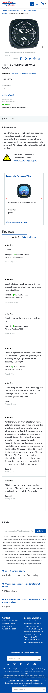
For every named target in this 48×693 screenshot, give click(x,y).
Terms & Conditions (34, 671)
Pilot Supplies (14, 11)
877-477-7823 (13, 621)
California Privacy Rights (10, 669)
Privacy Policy (24, 673)
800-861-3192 (7, 626)
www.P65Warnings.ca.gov (25, 161)
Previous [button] (6, 199)
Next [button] (42, 199)
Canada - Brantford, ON (32, 640)
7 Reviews (14, 73)
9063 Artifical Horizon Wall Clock (22, 202)
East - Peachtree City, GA (32, 634)
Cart (45, 3)
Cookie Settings (40, 669)
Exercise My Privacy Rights (26, 669)
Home (5, 11)
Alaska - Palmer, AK (30, 637)
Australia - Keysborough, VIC (33, 642)
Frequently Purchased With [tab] (18, 176)
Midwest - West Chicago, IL (33, 629)
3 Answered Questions (28, 73)
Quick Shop (24, 213)
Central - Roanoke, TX (31, 626)
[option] (24, 34)
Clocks (23, 11)
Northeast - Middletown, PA (33, 632)
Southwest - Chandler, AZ (33, 624)
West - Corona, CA (30, 621)
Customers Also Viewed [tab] (16, 222)
